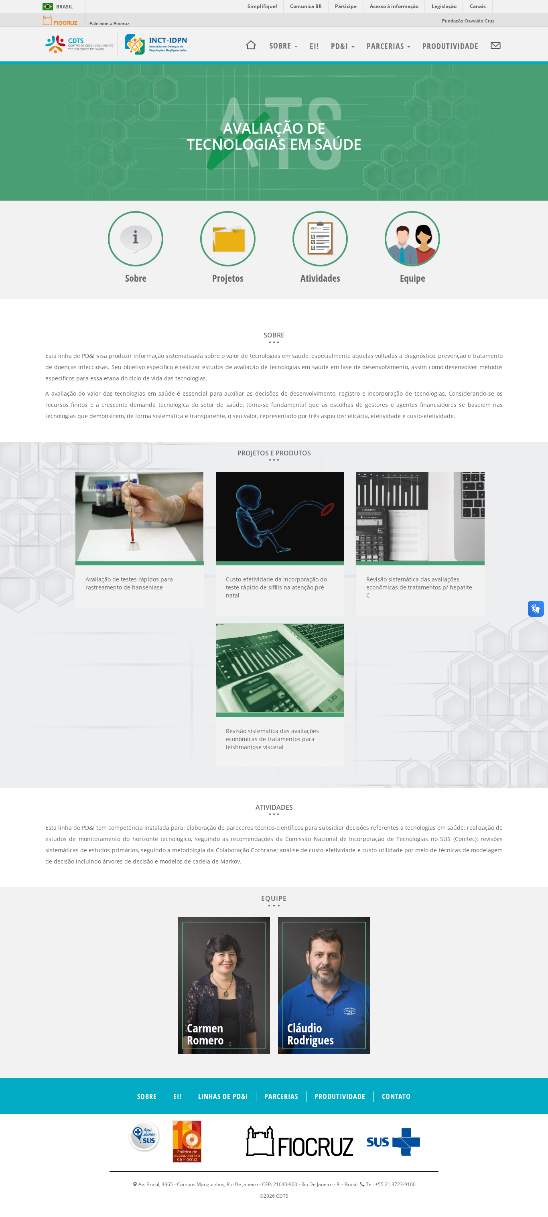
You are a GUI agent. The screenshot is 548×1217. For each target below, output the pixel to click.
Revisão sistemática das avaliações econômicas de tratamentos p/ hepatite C (419, 587)
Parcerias (386, 46)
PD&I (341, 46)
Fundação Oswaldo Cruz (468, 20)
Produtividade (450, 46)
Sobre (147, 1096)
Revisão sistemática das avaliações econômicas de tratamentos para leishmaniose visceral (272, 739)
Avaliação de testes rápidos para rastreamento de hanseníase (129, 583)
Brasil (56, 6)
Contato (396, 1096)
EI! (314, 46)
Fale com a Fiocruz (109, 23)
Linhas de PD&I (223, 1096)
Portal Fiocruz (63, 20)
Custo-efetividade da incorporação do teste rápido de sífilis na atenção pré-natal (276, 587)
